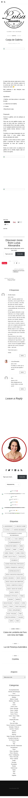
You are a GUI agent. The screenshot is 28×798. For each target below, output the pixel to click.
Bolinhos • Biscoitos (14, 701)
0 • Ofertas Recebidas (18, 530)
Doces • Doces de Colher (14, 588)
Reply (22, 355)
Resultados (14, 764)
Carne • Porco (20, 553)
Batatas (8, 549)
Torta (14, 773)
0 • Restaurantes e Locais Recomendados (14, 534)
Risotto (14, 766)
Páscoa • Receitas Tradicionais (14, 745)
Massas (17, 603)
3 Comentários (15, 261)
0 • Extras (7, 530)
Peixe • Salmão (14, 758)
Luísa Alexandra (15, 361)
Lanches (10, 599)
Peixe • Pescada (11, 613)
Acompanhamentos (14, 542)
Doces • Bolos (21, 578)
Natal (23, 603)
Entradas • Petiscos (14, 727)
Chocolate (22, 556)
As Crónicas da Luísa (14, 695)
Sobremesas (14, 768)
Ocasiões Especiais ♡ (14, 738)
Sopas (14, 35)
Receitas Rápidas (11, 617)
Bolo (14, 702)
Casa (15, 643)
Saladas (20, 617)
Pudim (14, 760)
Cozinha (15, 659)
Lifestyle (14, 730)
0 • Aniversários (7, 526)
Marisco (18, 599)
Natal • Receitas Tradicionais (14, 736)
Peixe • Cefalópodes (14, 610)
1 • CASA (8, 538)
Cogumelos (14, 560)
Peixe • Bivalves (14, 753)
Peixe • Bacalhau (20, 606)
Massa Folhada (8, 603)
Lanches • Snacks (14, 728)
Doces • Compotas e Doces (14, 585)
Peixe (11, 606)
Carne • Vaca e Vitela (10, 556)
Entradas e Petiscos (11, 596)
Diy (14, 721)
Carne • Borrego (14, 708)
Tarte (14, 771)
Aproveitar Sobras (11, 546)
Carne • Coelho (14, 712)
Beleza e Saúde (14, 699)
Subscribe (20, 254)
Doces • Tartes (14, 592)
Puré (20, 613)
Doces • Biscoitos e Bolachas (14, 574)
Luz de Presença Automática (15, 647)
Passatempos (14, 747)
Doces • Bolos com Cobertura (14, 581)
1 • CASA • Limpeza (18, 538)
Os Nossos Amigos (14, 740)
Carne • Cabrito (14, 710)
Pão (14, 743)
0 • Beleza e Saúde (20, 526)
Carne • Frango (9, 553)
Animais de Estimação (14, 691)
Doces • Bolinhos (9, 578)
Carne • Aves (14, 706)
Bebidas (14, 697)
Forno (22, 596)
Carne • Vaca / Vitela (14, 715)
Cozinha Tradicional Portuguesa (14, 563)
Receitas (14, 762)
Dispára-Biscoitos (14, 571)
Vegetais (14, 775)
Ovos (5, 606)
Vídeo (17, 620)
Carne (21, 549)
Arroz (21, 546)
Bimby (14, 549)
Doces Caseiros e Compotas (14, 725)
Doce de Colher (14, 723)
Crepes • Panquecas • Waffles (14, 567)
